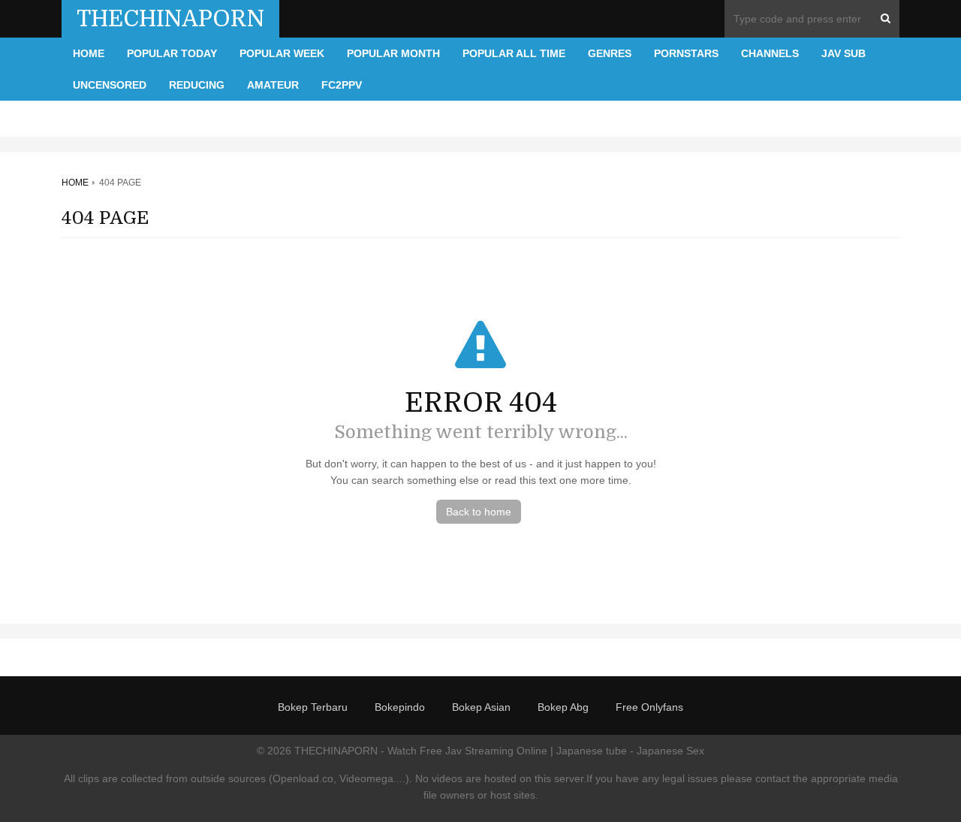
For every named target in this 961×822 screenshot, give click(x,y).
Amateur (273, 85)
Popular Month (393, 53)
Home (88, 53)
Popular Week (281, 53)
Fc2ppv (341, 85)
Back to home (478, 512)
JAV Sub (843, 53)
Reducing (196, 85)
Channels (770, 53)
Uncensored (109, 85)
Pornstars (686, 53)
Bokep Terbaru (313, 707)
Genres (609, 53)
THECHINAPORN (170, 19)
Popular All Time (513, 53)
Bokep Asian (481, 707)
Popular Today (172, 53)
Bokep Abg (563, 707)
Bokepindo (400, 707)
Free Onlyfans (649, 707)
